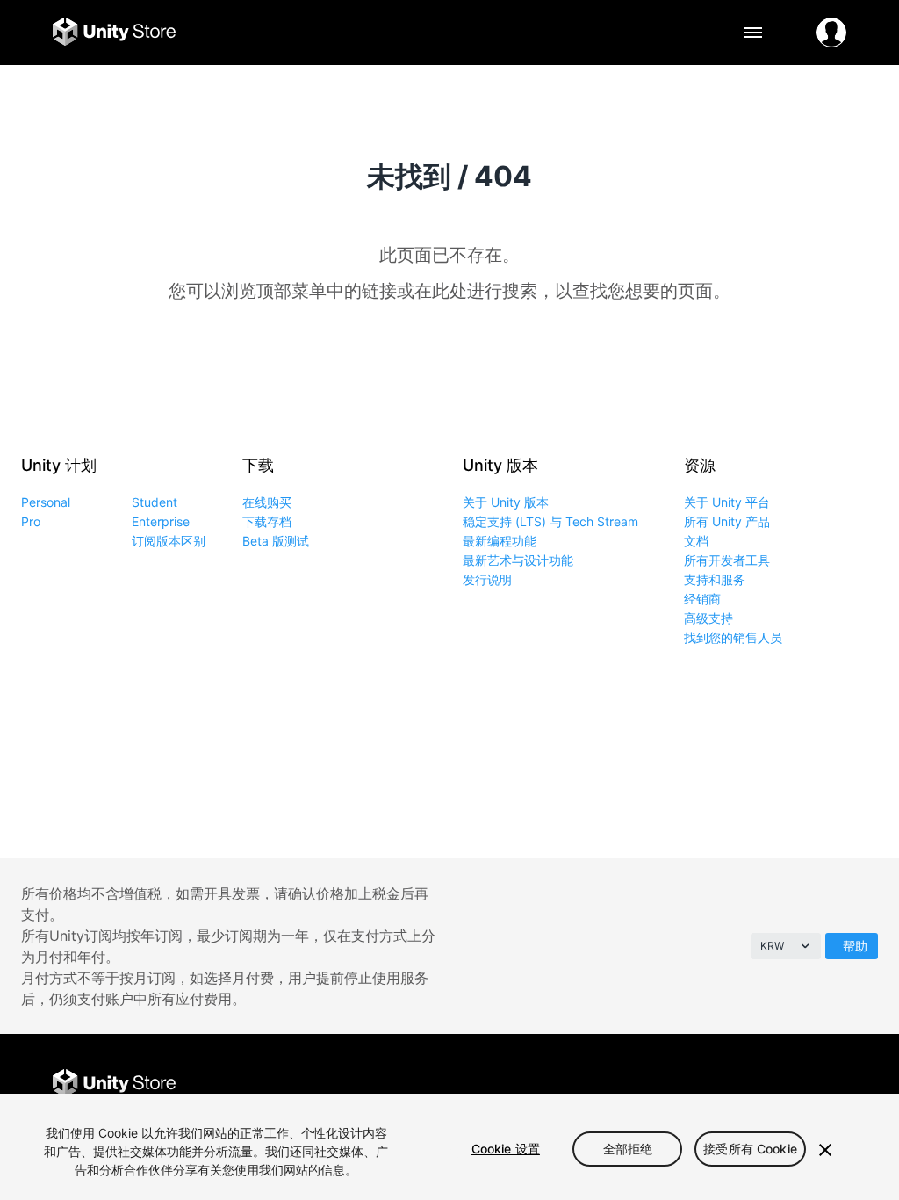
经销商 (702, 598)
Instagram (790, 1084)
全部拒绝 (628, 1148)
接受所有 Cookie (750, 1148)
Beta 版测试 (275, 540)
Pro (30, 521)
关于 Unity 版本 (506, 502)
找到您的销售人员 (733, 637)
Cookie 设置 (505, 1148)
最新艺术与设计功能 (518, 560)
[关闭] (825, 1150)
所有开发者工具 (727, 560)
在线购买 (266, 502)
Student (154, 502)
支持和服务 (714, 579)
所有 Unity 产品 (727, 521)
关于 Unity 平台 (727, 502)
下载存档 (266, 521)
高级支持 (708, 618)
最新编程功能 (499, 540)
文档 (696, 540)
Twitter (751, 1084)
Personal (45, 502)
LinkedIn (830, 1084)
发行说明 (487, 579)
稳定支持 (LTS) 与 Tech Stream (550, 521)
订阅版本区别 (168, 540)
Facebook (711, 1084)
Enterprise (161, 521)
